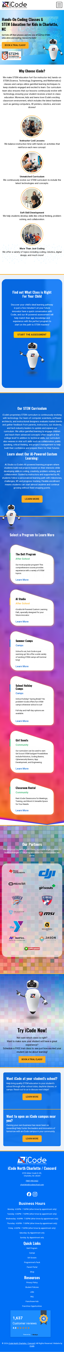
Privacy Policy (32, 1283)
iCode (32, 1346)
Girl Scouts (32, 1258)
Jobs (32, 1292)
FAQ (32, 1297)
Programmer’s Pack (32, 1262)
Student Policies (32, 1287)
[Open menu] (59, 4)
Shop (32, 1272)
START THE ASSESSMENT (32, 334)
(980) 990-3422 (32, 1181)
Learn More (32, 499)
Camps (32, 1253)
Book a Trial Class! (15, 45)
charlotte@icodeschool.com (32, 1185)
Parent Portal (32, 1267)
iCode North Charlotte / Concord (21, 1343)
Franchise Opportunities (32, 1306)
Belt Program (32, 1248)
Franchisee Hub (32, 1301)
